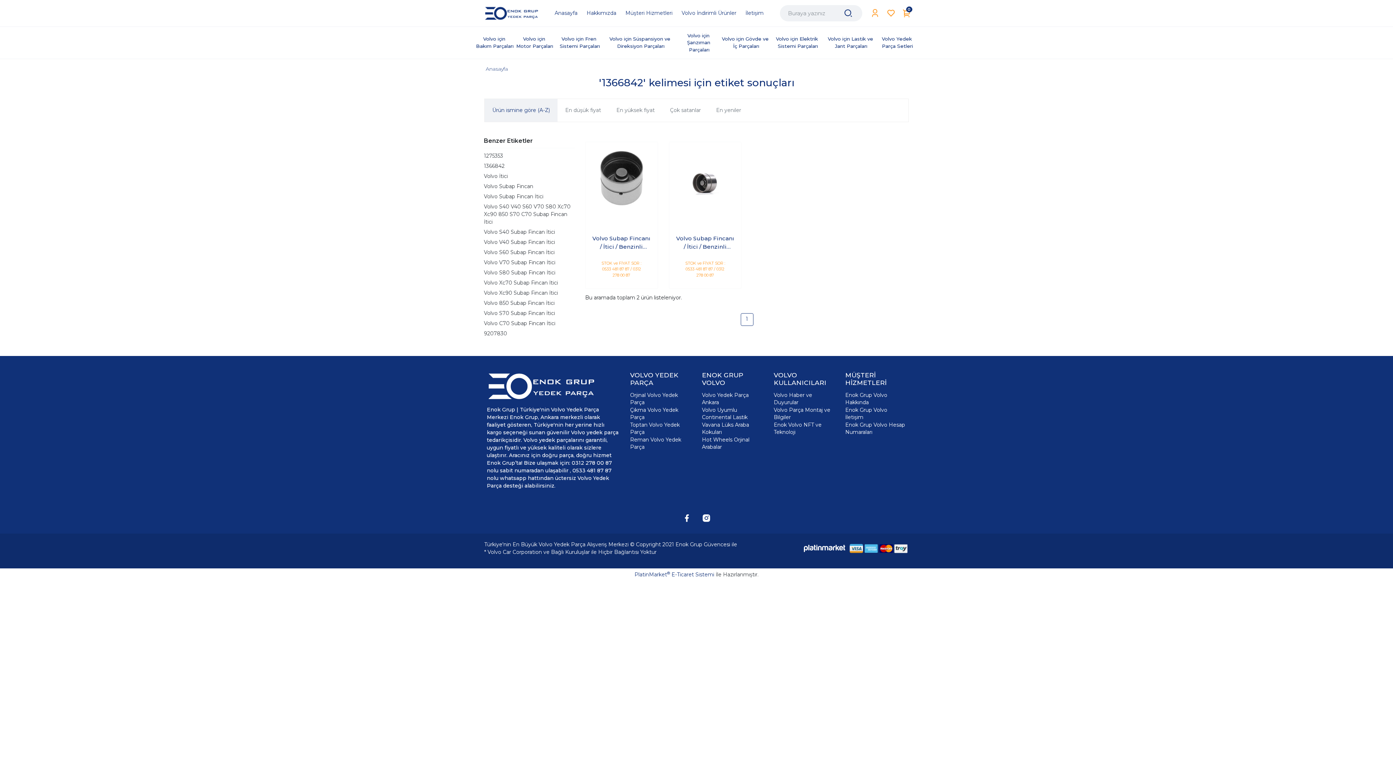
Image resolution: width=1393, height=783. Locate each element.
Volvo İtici (496, 176)
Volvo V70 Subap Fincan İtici (519, 262)
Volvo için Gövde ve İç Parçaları (746, 42)
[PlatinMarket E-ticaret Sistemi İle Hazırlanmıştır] (824, 548)
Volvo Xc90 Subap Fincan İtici (521, 293)
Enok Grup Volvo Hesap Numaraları (875, 428)
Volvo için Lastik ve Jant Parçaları (851, 42)
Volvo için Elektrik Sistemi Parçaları (797, 42)
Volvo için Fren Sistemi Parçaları (580, 42)
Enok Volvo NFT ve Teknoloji (798, 428)
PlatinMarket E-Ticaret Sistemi (674, 574)
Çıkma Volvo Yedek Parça (654, 413)
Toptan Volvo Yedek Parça (655, 428)
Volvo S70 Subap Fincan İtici (519, 313)
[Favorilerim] (891, 13)
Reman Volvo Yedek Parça (655, 443)
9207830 (495, 333)
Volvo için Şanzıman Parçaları (699, 43)
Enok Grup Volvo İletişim (866, 413)
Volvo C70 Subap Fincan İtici (519, 323)
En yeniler (728, 110)
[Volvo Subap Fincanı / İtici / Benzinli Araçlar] (621, 178)
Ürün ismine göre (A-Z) (521, 110)
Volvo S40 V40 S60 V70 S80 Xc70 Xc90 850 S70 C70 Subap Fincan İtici (527, 214)
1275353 (493, 156)
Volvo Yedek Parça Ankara (725, 399)
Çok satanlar (685, 110)
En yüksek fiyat (635, 110)
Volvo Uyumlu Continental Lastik (725, 413)
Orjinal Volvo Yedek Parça (654, 399)
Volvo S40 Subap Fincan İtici (519, 232)
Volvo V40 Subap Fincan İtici (519, 242)
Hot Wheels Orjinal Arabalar (725, 443)
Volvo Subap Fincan (508, 186)
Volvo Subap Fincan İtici (513, 196)
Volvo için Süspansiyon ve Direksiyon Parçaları (640, 42)
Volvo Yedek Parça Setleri (897, 42)
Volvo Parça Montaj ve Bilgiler (802, 413)
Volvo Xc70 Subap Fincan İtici (521, 282)
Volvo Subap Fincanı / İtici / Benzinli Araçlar (621, 243)
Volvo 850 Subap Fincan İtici (519, 303)
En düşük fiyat (583, 110)
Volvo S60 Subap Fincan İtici (519, 252)
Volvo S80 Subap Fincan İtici (519, 272)
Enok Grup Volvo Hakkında (866, 399)
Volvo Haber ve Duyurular (793, 399)
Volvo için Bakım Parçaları (495, 42)
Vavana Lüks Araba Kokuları (725, 428)
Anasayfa (497, 69)
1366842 (494, 166)
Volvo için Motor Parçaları (534, 42)
